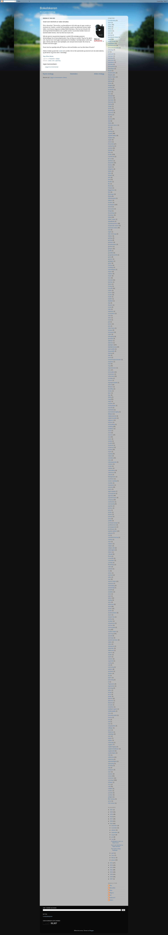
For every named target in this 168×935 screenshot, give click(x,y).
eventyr (110, 148)
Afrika (109, 28)
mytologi (110, 453)
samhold (110, 575)
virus (109, 784)
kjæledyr (110, 340)
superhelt (110, 661)
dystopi (110, 119)
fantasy (110, 165)
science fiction (112, 581)
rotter (109, 566)
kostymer (110, 361)
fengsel (110, 175)
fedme (110, 171)
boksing (110, 87)
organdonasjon (112, 497)
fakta (109, 152)
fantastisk (110, 162)
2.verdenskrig (112, 20)
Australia (110, 64)
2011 (111, 869)
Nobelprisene (111, 476)
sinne (109, 594)
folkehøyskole (112, 198)
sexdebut (110, 592)
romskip (110, 562)
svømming (111, 667)
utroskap (110, 765)
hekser (110, 271)
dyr (109, 116)
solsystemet (111, 623)
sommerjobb (111, 627)
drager (110, 106)
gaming (110, 240)
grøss (109, 257)
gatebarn (110, 242)
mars (113, 855)
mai (112, 839)
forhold (110, 206)
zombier (110, 795)
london (110, 391)
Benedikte (112, 888)
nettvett (110, 474)
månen (110, 455)
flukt (109, 192)
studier (110, 654)
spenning (57, 60)
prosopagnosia (112, 527)
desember (114, 825)
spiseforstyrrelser (113, 640)
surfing (110, 663)
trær (109, 723)
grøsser (110, 259)
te (108, 681)
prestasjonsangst (113, 522)
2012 (111, 867)
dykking (110, 114)
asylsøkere (111, 62)
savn (109, 579)
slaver (109, 615)
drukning (110, 110)
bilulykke (110, 75)
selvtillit (110, 589)
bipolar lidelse (112, 77)
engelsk (110, 133)
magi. (109, 401)
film (109, 183)
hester (110, 275)
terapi (109, 692)
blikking (110, 81)
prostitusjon (111, 529)
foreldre (110, 202)
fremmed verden (112, 227)
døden (110, 123)
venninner (111, 778)
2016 (111, 821)
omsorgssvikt (111, 493)
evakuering (111, 146)
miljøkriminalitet (112, 418)
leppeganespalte (112, 382)
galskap (110, 238)
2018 (111, 816)
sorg (109, 629)
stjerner (110, 652)
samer (110, 573)
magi (109, 399)
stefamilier (111, 648)
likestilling (110, 389)
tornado (110, 704)
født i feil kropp (112, 234)
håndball (110, 301)
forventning (111, 213)
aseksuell (110, 54)
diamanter (111, 102)
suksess (110, 659)
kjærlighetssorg (112, 347)
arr (109, 52)
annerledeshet (112, 45)
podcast (110, 516)
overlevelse (111, 501)
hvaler (109, 296)
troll (109, 721)
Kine (111, 890)
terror (109, 694)
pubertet (110, 533)
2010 (111, 872)
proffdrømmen (112, 525)
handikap (110, 267)
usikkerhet (111, 757)
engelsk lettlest (112, 135)
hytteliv (110, 298)
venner (110, 776)
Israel (109, 319)
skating (110, 600)
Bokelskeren (48, 8)
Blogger (91, 930)
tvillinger (110, 728)
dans (109, 93)
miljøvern (110, 420)
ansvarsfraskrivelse (113, 47)
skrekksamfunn (112, 612)
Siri (111, 895)
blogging (110, 85)
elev (109, 127)
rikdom (110, 552)
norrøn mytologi (112, 481)
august (113, 834)
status (109, 644)
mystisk (110, 449)
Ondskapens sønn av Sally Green (117, 842)
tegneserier (111, 686)
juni (112, 837)
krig (109, 365)
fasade (110, 167)
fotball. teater (111, 219)
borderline (111, 89)
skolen (110, 608)
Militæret (110, 414)
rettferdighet (111, 550)
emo (109, 129)
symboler (110, 671)
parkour (110, 508)
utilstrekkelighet (112, 761)
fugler (109, 231)
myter (109, 451)
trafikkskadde (111, 711)
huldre (110, 290)
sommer (110, 625)
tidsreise (110, 698)
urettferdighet (111, 753)
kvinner (110, 380)
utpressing (111, 763)
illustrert (110, 305)
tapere (110, 677)
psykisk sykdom (112, 531)
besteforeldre (111, 72)
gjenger (110, 248)
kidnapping (111, 336)
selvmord (110, 583)
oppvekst (110, 495)
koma (109, 357)
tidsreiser (110, 700)
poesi (109, 518)
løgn (109, 395)
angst (109, 39)
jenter (109, 324)
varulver (110, 774)
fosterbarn (111, 215)
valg (109, 767)
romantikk (110, 558)
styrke (109, 656)
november (114, 828)
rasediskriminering (113, 537)
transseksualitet (112, 715)
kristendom (111, 374)
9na (111, 885)
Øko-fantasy (111, 799)
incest (109, 307)
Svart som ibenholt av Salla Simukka (117, 845)
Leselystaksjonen (47, 916)
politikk (110, 520)
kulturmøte (111, 376)
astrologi (110, 58)
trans (109, 713)
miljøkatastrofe (112, 416)
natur (109, 460)
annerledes (111, 43)
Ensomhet (111, 144)
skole (109, 606)
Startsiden (74, 74)
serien (61, 51)
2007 (111, 879)
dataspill (110, 95)
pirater (110, 512)
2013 (111, 865)
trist (109, 719)
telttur (109, 690)
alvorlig (110, 35)
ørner (109, 801)
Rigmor (112, 892)
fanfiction (110, 160)
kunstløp (110, 378)
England (110, 137)
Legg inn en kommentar (51, 67)
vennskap (110, 780)
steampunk (111, 646)
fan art (110, 158)
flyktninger (111, 194)
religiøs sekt (111, 548)
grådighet (110, 261)
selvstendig (111, 587)
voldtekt (110, 788)
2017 (111, 819)
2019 (111, 814)
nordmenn (111, 478)
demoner (110, 98)
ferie (109, 177)
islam (109, 317)
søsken (110, 673)
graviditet (110, 252)
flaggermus (111, 190)
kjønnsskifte (111, 349)
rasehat (110, 539)
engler (110, 139)
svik (109, 665)
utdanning (111, 759)
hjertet (110, 284)
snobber (110, 621)
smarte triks (111, 617)
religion (110, 545)
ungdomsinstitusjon (113, 748)
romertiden (111, 560)
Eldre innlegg (99, 74)
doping (110, 104)
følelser (110, 236)
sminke (110, 619)
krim (53, 60)
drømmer (110, 112)
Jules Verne (111, 328)
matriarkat (111, 409)
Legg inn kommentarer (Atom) (58, 77)
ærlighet (110, 797)
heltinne (110, 273)
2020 (111, 812)
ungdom (110, 744)
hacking (110, 265)
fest (109, 179)
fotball (109, 217)
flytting (110, 196)
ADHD (109, 26)
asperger (110, 56)
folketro (110, 200)
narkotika (110, 458)
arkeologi (110, 49)
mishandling (111, 424)
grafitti (109, 250)
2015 (111, 823)
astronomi (111, 60)
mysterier (110, 445)
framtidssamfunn (112, 223)
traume (110, 717)
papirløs (110, 506)
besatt (109, 70)
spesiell (110, 635)
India (109, 309)
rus (109, 571)
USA (109, 755)
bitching (110, 79)
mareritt (110, 407)
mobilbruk (110, 428)
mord (109, 432)
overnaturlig (111, 504)
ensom (110, 142)
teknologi (110, 688)
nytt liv (110, 489)
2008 (111, 876)
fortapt (110, 211)
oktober (113, 830)
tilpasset (110, 702)
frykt (109, 229)
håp (109, 303)
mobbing (110, 426)
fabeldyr (110, 150)
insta (109, 315)
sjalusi (109, 598)
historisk (110, 280)
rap (109, 535)
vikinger (110, 782)
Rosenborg (111, 564)
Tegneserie (111, 684)
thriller (109, 696)
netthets (110, 468)
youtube (110, 792)
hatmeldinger (111, 269)
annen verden (112, 41)
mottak (110, 441)
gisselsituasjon (112, 244)
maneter (110, 403)
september (114, 832)
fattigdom (110, 169)
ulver (109, 736)
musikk (110, 443)
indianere (110, 311)
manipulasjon (111, 405)
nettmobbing (111, 470)
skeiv (109, 602)
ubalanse (110, 732)
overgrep (110, 499)
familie (110, 154)
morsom (110, 434)
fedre (109, 173)
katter (109, 334)
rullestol (110, 568)
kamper (110, 330)
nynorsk (110, 487)
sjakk (109, 596)
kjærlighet (110, 345)
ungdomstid (111, 751)
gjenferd (110, 246)
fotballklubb (111, 221)
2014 (111, 863)
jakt (109, 322)
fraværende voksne (113, 225)
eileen (111, 900)
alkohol (110, 31)
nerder (110, 466)
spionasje (110, 638)
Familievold (111, 156)
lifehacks (110, 386)
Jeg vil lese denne (48, 56)
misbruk (110, 422)
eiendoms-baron (112, 125)
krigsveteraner (112, 368)
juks (109, 326)
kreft (109, 363)
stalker (110, 642)
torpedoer (110, 707)
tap (109, 675)
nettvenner (111, 472)
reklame (110, 543)
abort (109, 22)
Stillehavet (111, 650)
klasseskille (111, 351)
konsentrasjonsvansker (114, 359)
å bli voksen (111, 803)
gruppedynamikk (112, 255)
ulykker (110, 740)
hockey (110, 286)
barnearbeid (111, 66)
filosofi (110, 185)
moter (109, 439)
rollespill (110, 554)
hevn (109, 278)
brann (109, 91)
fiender (110, 181)
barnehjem (111, 68)
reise (109, 541)
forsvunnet (111, 208)
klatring (110, 353)
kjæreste (110, 342)
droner (110, 108)
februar (113, 857)
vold (109, 786)
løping (109, 397)
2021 (111, 809)
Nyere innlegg (48, 74)
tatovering (111, 679)
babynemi (112, 897)
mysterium (111, 447)
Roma (109, 556)
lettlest (110, 384)
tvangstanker (111, 725)
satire (109, 577)
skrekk (110, 610)
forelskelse (111, 204)
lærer (109, 393)
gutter (109, 263)
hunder (110, 294)
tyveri (109, 730)
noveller (110, 483)
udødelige (111, 734)
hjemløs (110, 282)
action (50, 60)
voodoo (110, 790)
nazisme (110, 464)
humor (110, 292)
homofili (110, 288)
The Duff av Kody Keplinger (116, 849)
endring (110, 131)
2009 (111, 874)
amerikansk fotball (113, 37)
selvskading (111, 585)
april (112, 853)
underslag (111, 742)
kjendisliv (110, 338)
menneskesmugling (113, 412)
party (109, 510)
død (109, 121)
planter (110, 514)
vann (109, 771)
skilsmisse (111, 604)
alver (109, 33)
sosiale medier (112, 631)
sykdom (110, 669)
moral (109, 430)
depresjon (111, 100)
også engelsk (111, 491)
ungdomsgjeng (112, 746)
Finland (110, 188)
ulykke (110, 738)
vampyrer (110, 769)
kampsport (111, 332)
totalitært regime (112, 709)
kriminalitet (111, 372)
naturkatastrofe (112, 462)
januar (113, 860)
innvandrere (111, 313)
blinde (109, 83)
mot (109, 437)
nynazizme (111, 485)
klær (109, 355)
